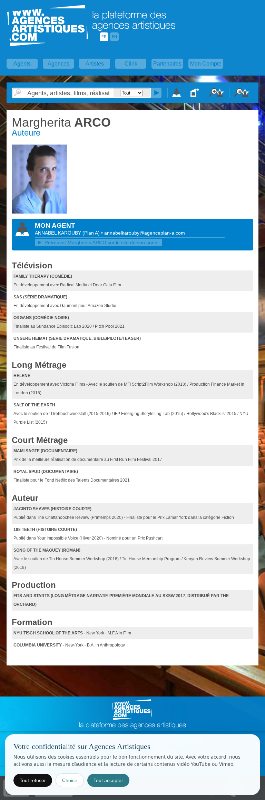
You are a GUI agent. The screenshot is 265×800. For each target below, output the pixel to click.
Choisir (69, 780)
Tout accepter (108, 780)
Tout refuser (33, 780)
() (91, 233)
